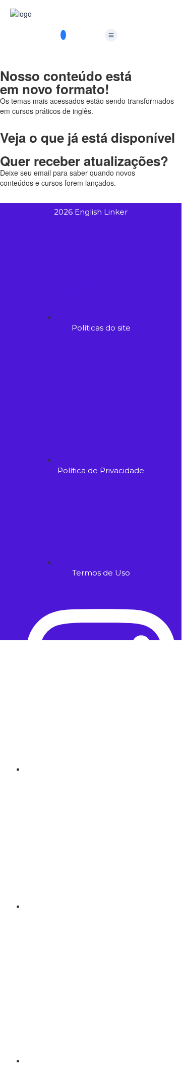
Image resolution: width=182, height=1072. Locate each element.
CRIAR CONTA (89, 890)
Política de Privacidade (121, 806)
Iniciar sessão (136, 890)
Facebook (60, 655)
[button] (111, 35)
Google (21, 655)
